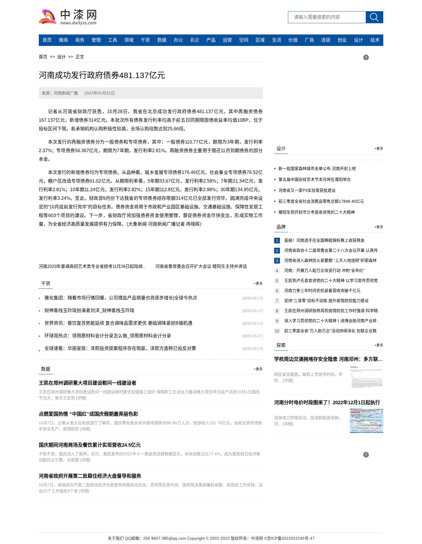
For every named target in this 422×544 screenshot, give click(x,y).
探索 (281, 345)
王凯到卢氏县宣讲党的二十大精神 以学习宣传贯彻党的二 (335, 280)
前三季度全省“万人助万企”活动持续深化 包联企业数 (330, 330)
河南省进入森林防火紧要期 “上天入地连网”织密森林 (330, 260)
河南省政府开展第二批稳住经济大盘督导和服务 (90, 476)
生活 (276, 40)
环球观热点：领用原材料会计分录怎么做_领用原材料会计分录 (107, 335)
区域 (260, 40)
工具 (112, 40)
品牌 (281, 226)
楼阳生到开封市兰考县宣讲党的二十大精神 (316, 212)
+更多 (258, 284)
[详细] (81, 398)
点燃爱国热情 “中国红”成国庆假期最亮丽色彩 (88, 414)
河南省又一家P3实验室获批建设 (307, 190)
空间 (243, 40)
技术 (375, 40)
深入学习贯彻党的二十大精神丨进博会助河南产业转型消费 (336, 320)
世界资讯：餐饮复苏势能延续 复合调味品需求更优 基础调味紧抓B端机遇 (118, 323)
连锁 (325, 40)
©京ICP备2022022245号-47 (289, 538)
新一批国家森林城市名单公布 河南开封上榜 (317, 168)
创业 (342, 40)
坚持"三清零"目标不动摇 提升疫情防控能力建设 (326, 300)
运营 (227, 40)
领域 (128, 40)
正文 (80, 56)
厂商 (309, 40)
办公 (178, 40)
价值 (293, 40)
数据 (162, 40)
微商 (63, 40)
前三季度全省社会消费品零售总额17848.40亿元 (321, 201)
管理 (96, 40)
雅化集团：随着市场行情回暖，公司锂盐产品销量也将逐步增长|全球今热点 (120, 297)
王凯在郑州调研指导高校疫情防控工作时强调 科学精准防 (335, 310)
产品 (211, 40)
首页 (47, 40)
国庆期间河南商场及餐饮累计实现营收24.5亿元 (90, 445)
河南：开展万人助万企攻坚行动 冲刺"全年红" (324, 270)
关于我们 (116, 538)
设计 (358, 40)
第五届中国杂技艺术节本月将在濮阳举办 (314, 179)
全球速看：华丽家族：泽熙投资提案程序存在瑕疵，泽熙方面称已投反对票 (120, 348)
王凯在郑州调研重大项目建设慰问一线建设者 (87, 383)
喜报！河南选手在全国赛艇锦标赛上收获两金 (324, 240)
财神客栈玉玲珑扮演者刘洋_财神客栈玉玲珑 (89, 310)
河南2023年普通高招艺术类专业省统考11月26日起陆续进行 (95, 266)
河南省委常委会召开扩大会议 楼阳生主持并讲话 (201, 266)
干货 (145, 40)
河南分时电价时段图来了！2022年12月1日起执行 (327, 402)
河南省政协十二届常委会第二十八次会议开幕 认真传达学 (335, 250)
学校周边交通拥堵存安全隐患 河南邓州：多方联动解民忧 (336, 359)
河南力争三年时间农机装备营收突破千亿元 (322, 290)
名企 (194, 40)
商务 (79, 40)
